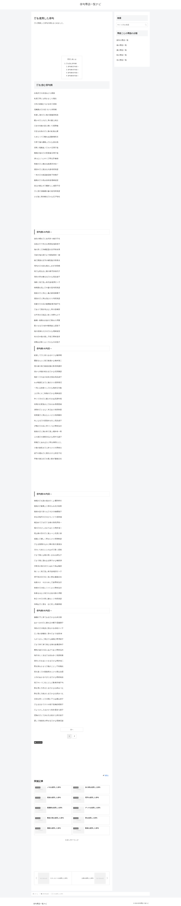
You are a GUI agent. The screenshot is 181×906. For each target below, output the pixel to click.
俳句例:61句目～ (73, 72)
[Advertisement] (72, 40)
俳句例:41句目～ (73, 69)
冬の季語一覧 (122, 60)
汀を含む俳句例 (71, 63)
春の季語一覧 (122, 45)
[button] (146, 25)
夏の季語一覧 (122, 50)
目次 (69, 59)
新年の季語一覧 (122, 40)
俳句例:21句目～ (73, 66)
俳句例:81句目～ (73, 76)
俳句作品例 (39, 742)
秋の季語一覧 (122, 55)
